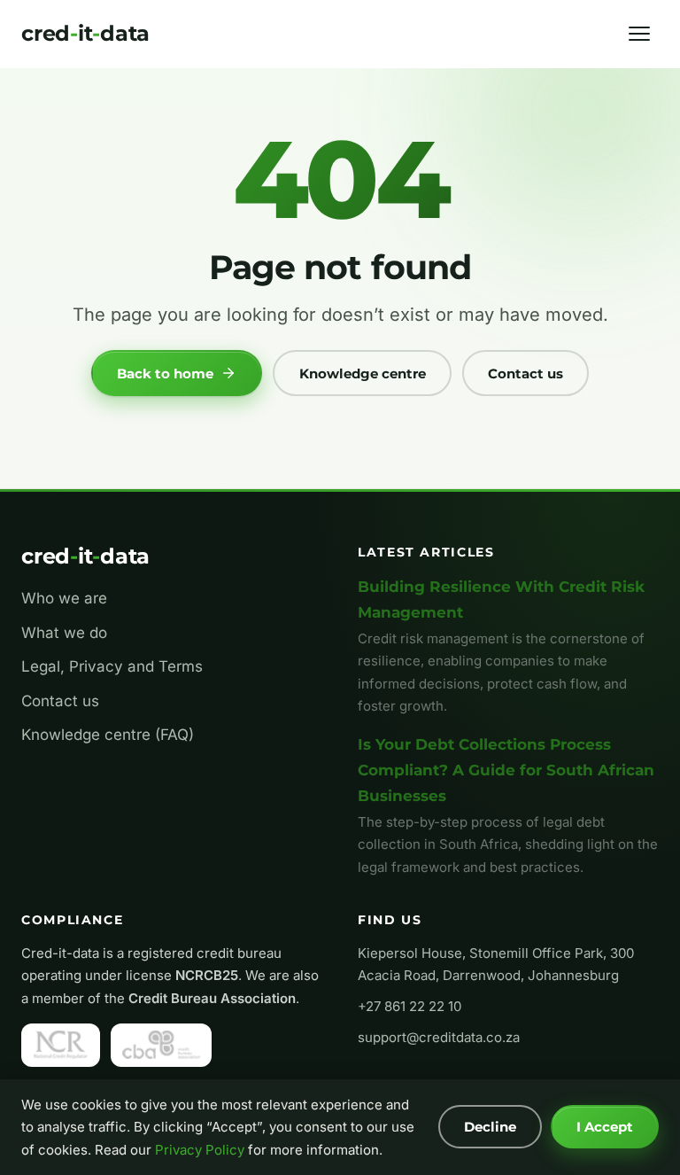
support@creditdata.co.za (439, 1037)
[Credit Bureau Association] (161, 1044)
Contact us (525, 373)
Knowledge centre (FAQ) (107, 734)
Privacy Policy (199, 1149)
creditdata (85, 33)
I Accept (604, 1126)
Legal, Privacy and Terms (112, 666)
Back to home (165, 373)
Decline (490, 1126)
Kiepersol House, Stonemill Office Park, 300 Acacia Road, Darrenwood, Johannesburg (496, 964)
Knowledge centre (362, 373)
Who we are (64, 598)
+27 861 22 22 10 (409, 1006)
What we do (64, 633)
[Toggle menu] (639, 33)
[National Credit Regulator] (60, 1044)
